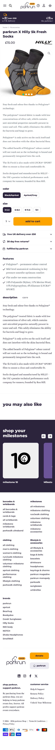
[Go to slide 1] (23, 94)
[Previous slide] (6, 18)
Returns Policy (37, 693)
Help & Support (37, 689)
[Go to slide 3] (29, 94)
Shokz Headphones (13, 634)
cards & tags (9, 516)
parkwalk (35, 582)
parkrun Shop (20, 721)
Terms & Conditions (37, 721)
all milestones (37, 506)
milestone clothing (40, 510)
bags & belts (36, 554)
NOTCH (6, 631)
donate (39, 655)
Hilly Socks (8, 623)
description (10, 297)
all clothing (8, 545)
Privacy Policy (8, 724)
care (25, 297)
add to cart (32, 221)
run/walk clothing (39, 514)
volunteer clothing (40, 518)
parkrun (7, 603)
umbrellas (35, 590)
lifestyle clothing (11, 581)
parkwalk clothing (12, 585)
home (5, 27)
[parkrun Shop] (27, 5)
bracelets (35, 558)
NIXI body (8, 627)
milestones (36, 501)
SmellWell (8, 638)
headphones (36, 566)
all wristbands (10, 520)
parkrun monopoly (40, 578)
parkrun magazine (40, 574)
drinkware (35, 562)
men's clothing (10, 549)
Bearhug (7, 611)
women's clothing (12, 553)
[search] (10, 5)
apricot (6, 607)
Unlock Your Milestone (40, 702)
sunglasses (36, 586)
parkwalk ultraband (13, 530)
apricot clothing (11, 570)
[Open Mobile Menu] (5, 6)
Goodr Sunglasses (12, 619)
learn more (37, 20)
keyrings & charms (40, 570)
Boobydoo (8, 615)
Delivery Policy (37, 698)
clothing (7, 540)
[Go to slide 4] (32, 94)
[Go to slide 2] (26, 94)
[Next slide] (49, 18)
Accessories (15, 27)
